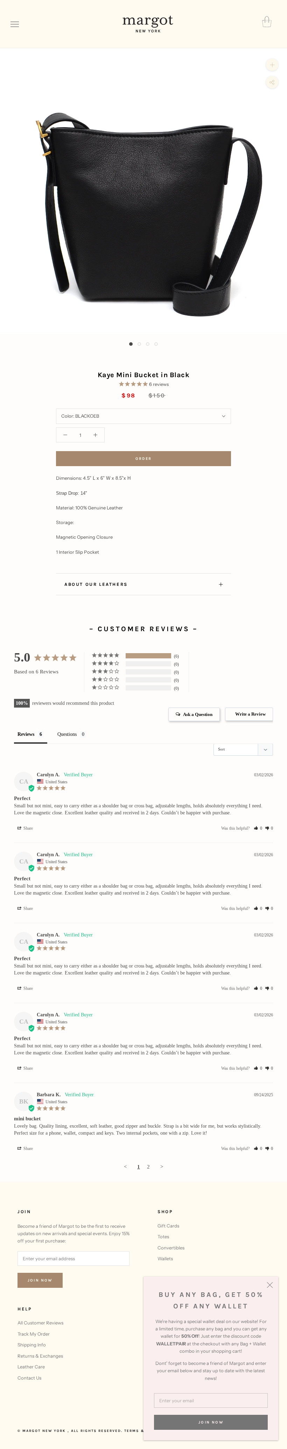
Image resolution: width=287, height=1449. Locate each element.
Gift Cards (168, 1225)
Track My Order (34, 1334)
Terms (131, 1431)
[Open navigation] (14, 24)
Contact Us (29, 1378)
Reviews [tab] (26, 734)
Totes (163, 1236)
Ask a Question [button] (197, 714)
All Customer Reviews (40, 1322)
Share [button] (27, 828)
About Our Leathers (96, 584)
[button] (258, 828)
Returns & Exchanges (40, 1356)
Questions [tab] (67, 734)
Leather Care (31, 1366)
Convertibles (171, 1247)
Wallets (165, 1258)
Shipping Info (32, 1344)
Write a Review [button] (250, 714)
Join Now (210, 1422)
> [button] (161, 1167)
